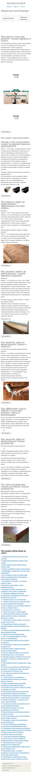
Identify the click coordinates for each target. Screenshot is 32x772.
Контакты (4, 765)
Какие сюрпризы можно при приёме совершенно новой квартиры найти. (13, 684)
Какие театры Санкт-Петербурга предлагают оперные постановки (12, 733)
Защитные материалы (23, 18)
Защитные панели (8, 18)
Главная (9, 6)
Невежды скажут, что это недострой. (14, 599)
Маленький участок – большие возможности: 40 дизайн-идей (11, 744)
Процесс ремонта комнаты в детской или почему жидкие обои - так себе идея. (15, 654)
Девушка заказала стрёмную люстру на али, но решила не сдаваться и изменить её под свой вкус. (16, 659)
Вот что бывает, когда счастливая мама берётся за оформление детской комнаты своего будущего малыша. (14, 577)
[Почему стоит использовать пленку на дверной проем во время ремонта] (16, 190)
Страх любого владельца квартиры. (14, 736)
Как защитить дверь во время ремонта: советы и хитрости (13, 344)
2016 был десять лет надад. (12, 610)
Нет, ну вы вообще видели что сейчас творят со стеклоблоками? (14, 637)
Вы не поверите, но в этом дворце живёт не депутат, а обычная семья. (16, 607)
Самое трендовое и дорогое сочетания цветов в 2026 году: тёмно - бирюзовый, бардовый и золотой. (14, 616)
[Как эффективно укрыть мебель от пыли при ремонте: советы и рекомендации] (16, 430)
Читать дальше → (6, 131)
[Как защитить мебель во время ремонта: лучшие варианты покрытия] (16, 327)
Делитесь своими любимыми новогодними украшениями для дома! (15, 631)
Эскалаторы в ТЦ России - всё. (13, 671)
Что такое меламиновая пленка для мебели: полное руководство (15, 486)
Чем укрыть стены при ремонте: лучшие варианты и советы (16, 38)
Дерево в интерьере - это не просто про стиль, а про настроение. (14, 701)
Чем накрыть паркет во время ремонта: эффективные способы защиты (13, 205)
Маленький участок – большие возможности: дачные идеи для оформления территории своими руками (15, 753)
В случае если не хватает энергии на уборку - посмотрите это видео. (16, 688)
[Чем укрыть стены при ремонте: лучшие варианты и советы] (16, 96)
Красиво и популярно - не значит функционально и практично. (12, 709)
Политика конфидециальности (9, 767)
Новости (16, 6)
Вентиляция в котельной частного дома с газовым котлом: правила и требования (15, 692)
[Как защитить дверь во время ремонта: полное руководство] (16, 448)
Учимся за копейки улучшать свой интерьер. (16, 569)
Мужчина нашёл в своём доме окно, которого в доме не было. (13, 650)
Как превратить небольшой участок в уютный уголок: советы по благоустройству (14, 758)
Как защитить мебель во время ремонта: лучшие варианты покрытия (13, 273)
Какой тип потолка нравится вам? (13, 634)
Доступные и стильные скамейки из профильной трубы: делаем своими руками (14, 739)
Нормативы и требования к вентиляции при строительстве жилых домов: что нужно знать (16, 697)
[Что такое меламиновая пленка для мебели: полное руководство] (16, 534)
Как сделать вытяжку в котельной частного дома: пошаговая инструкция (15, 705)
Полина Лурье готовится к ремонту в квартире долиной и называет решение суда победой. (15, 626)
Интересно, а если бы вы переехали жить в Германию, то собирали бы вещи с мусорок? (16, 668)
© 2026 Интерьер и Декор (8, 763)
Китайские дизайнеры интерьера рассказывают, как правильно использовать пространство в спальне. (15, 595)
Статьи (22, 6)
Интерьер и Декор (16, 3)
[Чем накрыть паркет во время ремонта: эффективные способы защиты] (16, 253)
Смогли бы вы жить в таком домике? (14, 612)
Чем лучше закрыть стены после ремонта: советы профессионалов (15, 717)
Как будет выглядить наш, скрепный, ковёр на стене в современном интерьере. (15, 603)
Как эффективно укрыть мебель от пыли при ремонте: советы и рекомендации (13, 411)
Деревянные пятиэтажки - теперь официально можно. (12, 586)
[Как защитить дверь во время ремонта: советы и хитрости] (16, 391)
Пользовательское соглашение (13, 765)
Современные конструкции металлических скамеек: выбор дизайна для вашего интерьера (16, 729)
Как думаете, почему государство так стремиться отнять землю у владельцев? (14, 590)
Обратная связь (6, 770)
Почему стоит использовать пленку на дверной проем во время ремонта (15, 144)
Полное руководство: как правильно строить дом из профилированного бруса (14, 725)
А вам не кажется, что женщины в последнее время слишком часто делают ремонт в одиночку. (14, 679)
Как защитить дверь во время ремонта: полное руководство (13, 441)
